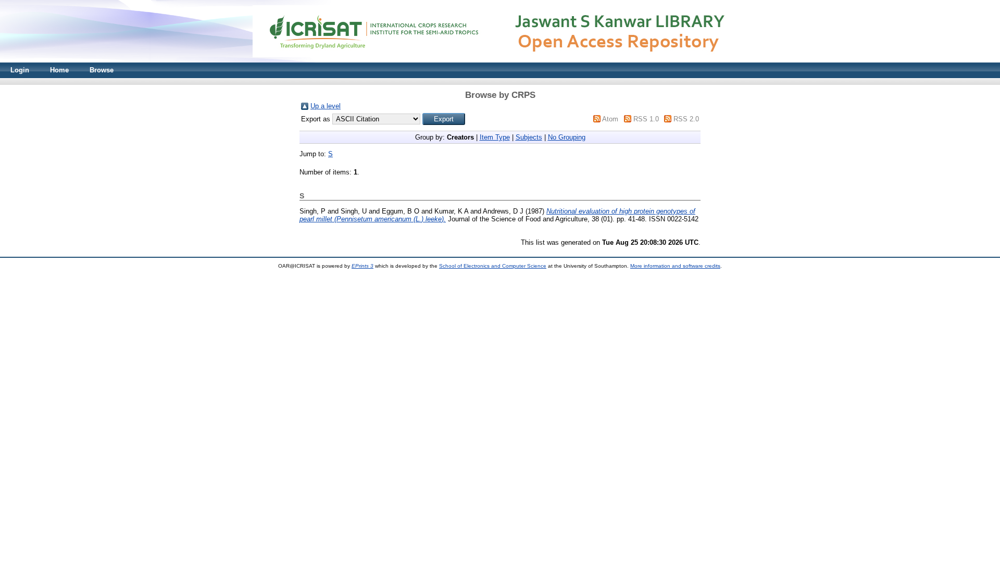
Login (19, 70)
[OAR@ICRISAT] (500, 60)
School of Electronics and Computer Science (492, 266)
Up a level (325, 106)
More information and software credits (675, 266)
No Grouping (566, 137)
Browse (102, 70)
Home (59, 70)
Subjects (529, 137)
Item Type (495, 137)
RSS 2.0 (686, 119)
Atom (610, 119)
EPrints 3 (362, 266)
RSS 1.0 (646, 119)
